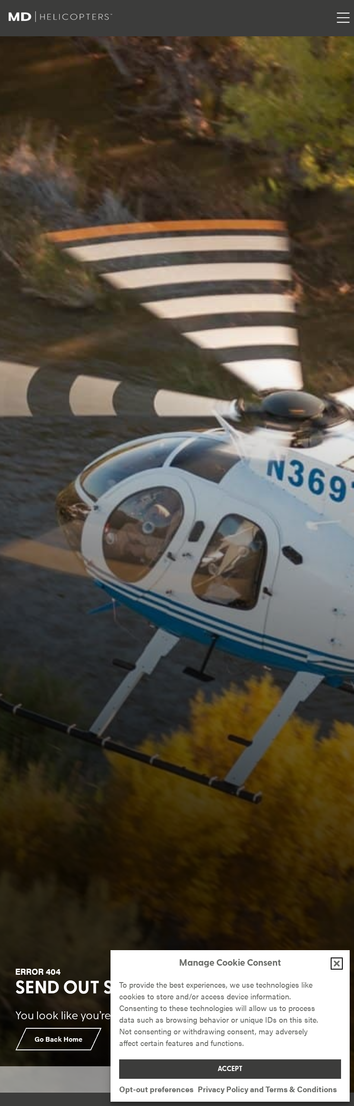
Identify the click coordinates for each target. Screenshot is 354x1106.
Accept (230, 1069)
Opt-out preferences (156, 1089)
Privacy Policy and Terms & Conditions (267, 1089)
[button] (336, 963)
